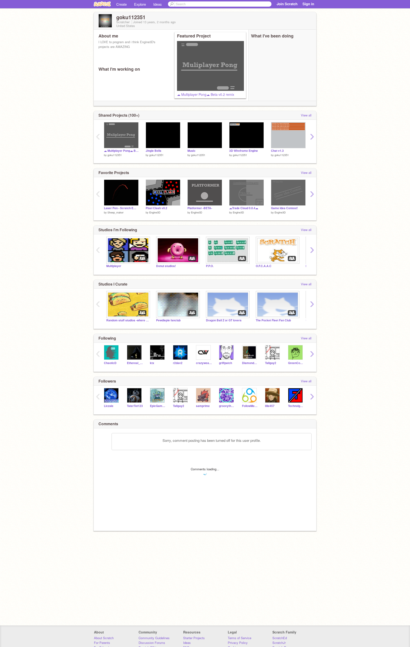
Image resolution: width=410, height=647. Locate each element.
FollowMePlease (250, 406)
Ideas (157, 4)
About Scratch (104, 638)
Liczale (108, 406)
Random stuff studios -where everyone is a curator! (127, 320)
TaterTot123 (135, 406)
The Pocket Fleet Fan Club (273, 320)
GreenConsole (296, 363)
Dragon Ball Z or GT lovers (224, 320)
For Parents (102, 642)
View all (306, 115)
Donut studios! (166, 266)
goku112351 (114, 155)
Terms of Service (239, 638)
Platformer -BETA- (199, 208)
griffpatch (225, 363)
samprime (203, 406)
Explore (140, 4)
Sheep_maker (115, 212)
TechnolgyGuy (296, 406)
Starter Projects (194, 638)
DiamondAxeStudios (250, 363)
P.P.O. (210, 266)
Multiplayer (113, 266)
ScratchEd (279, 638)
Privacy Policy (238, 642)
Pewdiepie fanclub (168, 320)
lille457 (270, 406)
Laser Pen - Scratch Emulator (121, 208)
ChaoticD (110, 363)
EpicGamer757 (158, 406)
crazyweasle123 (204, 363)
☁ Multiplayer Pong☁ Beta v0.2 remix (205, 94)
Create (121, 4)
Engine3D (154, 212)
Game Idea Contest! (284, 208)
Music (191, 151)
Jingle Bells (153, 151)
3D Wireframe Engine (243, 151)
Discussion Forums (152, 642)
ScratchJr (279, 642)
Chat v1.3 (277, 151)
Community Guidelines (154, 638)
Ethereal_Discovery (135, 363)
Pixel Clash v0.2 (156, 208)
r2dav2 (177, 363)
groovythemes (227, 406)
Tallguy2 (270, 363)
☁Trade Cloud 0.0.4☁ (243, 208)
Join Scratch (287, 3)
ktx (152, 363)
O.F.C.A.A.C (263, 266)
